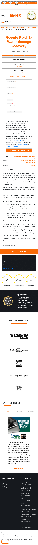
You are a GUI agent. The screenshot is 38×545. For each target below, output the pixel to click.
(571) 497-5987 (26, 495)
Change (32, 258)
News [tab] (7, 411)
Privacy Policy (22, 144)
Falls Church (25, 493)
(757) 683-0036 (26, 527)
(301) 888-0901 (26, 506)
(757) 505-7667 (26, 485)
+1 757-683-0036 (17, 140)
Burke (22, 498)
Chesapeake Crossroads (28, 514)
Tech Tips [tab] (31, 411)
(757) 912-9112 (26, 511)
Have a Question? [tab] (19, 65)
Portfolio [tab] (19, 411)
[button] (19, 441)
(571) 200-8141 (26, 500)
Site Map (4, 487)
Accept (5, 542)
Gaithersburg (25, 504)
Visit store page (8, 268)
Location (10, 103)
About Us (4, 485)
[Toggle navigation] (3, 15)
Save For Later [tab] (19, 71)
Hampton (23, 525)
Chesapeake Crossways (28, 509)
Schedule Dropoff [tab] (19, 60)
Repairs (4, 483)
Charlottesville (25, 519)
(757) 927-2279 (26, 516)
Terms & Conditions (12, 146)
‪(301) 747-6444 (26, 490)
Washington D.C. (26, 488)
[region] (19, 303)
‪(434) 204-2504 (26, 522)
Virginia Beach (25, 483)
